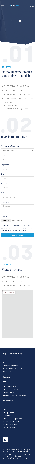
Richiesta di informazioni (10, 146)
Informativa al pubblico (13, 418)
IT (30, 6)
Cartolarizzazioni (10, 424)
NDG (2, 193)
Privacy (7, 410)
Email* (3, 174)
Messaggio (5, 202)
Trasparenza (9, 413)
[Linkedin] (5, 439)
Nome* (3, 155)
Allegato (4, 217)
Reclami (7, 416)
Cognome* (5, 165)
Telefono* (4, 183)
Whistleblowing (10, 427)
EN (33, 6)
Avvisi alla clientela (11, 421)
